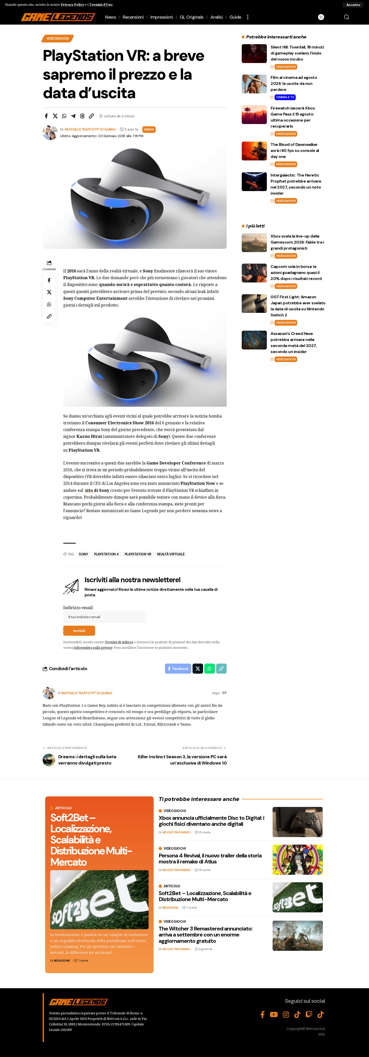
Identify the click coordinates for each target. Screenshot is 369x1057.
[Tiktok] (320, 1015)
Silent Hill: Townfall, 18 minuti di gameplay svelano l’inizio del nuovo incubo (297, 53)
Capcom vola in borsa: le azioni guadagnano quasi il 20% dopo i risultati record (296, 272)
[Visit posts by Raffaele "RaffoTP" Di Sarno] (49, 693)
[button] (353, 5)
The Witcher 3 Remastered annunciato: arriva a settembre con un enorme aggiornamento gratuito (206, 934)
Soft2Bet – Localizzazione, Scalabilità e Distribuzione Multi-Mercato (91, 840)
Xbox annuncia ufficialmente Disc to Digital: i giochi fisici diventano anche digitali (211, 821)
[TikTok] (297, 1015)
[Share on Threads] (82, 116)
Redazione (62, 961)
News (149, 129)
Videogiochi (58, 38)
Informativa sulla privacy (93, 647)
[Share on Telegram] (73, 116)
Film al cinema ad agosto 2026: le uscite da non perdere (294, 83)
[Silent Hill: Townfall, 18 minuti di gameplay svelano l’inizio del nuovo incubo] (254, 53)
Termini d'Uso (100, 4)
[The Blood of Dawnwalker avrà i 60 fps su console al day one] (254, 151)
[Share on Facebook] (46, 116)
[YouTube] (274, 1015)
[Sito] (224, 693)
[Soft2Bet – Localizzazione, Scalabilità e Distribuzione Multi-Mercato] (99, 899)
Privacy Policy (72, 4)
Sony (83, 554)
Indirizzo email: (78, 607)
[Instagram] (286, 1015)
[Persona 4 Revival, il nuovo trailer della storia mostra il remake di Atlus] (298, 860)
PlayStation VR (138, 554)
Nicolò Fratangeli (176, 832)
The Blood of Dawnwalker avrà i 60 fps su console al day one (295, 150)
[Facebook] (262, 1015)
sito (89, 490)
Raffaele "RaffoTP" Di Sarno (90, 129)
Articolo (63, 808)
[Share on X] (55, 116)
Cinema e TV (285, 97)
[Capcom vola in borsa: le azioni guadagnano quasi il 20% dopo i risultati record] (254, 273)
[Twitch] (309, 1015)
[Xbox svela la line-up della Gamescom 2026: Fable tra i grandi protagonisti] (254, 242)
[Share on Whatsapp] (64, 116)
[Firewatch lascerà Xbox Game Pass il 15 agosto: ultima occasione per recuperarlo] (254, 114)
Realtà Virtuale (170, 554)
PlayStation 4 (106, 554)
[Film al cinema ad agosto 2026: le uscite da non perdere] (254, 84)
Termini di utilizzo (119, 642)
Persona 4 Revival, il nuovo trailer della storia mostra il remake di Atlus (210, 858)
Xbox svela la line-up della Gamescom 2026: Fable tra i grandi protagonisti (297, 242)
